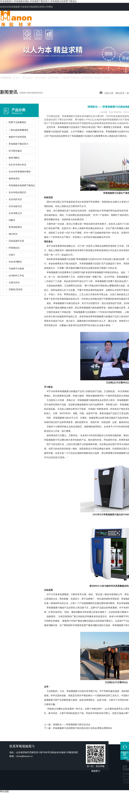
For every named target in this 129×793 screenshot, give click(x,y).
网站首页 (119, 93)
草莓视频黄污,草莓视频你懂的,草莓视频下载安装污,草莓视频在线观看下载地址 (38, 1)
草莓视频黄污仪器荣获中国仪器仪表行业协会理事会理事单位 (82, 728)
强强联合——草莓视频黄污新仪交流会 (71, 724)
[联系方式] (124, 746)
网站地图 (4, 791)
